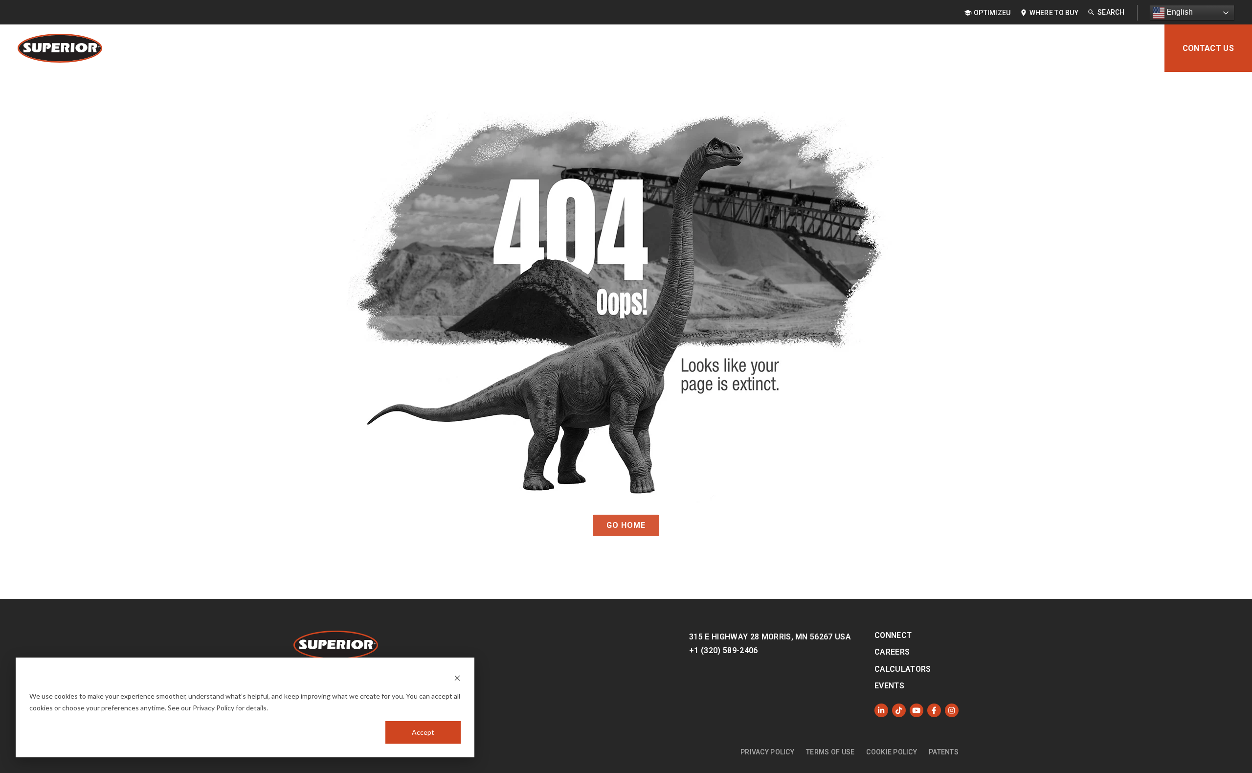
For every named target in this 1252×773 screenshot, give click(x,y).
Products (817, 48)
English (1178, 12)
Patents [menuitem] (944, 752)
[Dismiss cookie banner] (457, 677)
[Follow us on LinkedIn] (881, 710)
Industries (957, 48)
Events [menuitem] (889, 685)
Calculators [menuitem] (902, 669)
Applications (886, 48)
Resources (1022, 48)
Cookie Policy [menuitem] (891, 752)
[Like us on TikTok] (899, 710)
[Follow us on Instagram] (952, 710)
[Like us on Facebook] (934, 710)
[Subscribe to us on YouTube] (916, 710)
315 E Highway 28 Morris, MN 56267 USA (770, 636)
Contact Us (1208, 48)
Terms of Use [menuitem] (830, 752)
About (1133, 48)
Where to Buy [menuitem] (1053, 13)
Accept (423, 732)
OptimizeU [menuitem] (992, 13)
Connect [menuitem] (893, 635)
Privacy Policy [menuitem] (767, 752)
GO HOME (626, 525)
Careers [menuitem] (892, 652)
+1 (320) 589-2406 (723, 650)
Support (1082, 48)
